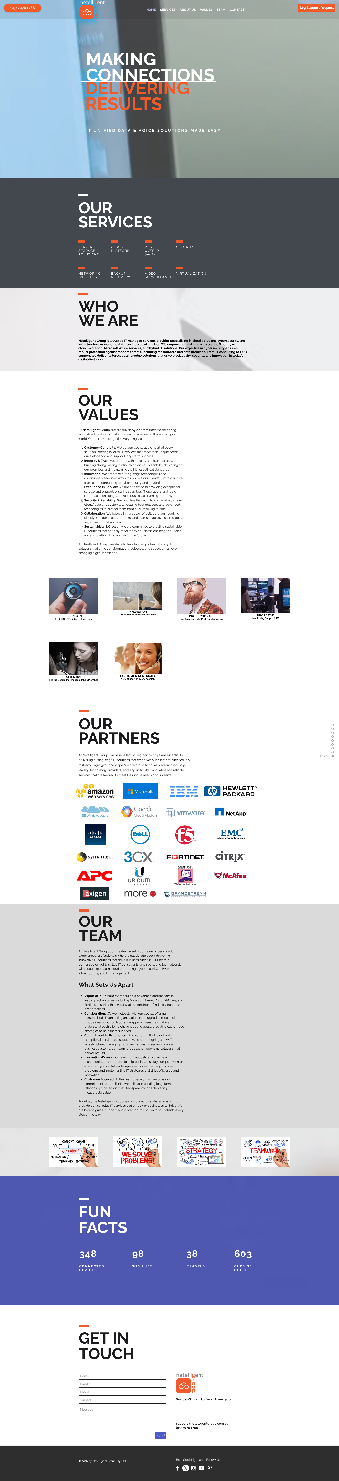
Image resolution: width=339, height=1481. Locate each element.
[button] (22, 8)
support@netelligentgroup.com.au (202, 1423)
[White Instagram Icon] (193, 1468)
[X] (185, 1468)
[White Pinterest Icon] (209, 1468)
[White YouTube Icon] (201, 1468)
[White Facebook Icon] (177, 1468)
